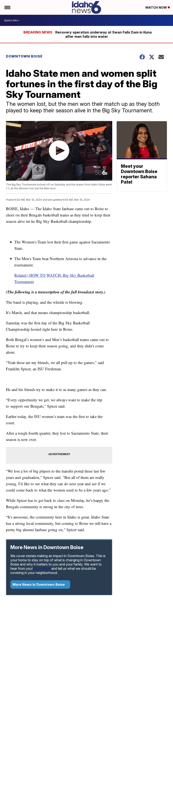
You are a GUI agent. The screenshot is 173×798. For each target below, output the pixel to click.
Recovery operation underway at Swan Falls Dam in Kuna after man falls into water (103, 34)
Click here (42, 568)
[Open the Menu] (7, 7)
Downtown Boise (24, 56)
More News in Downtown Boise (39, 584)
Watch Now (156, 7)
